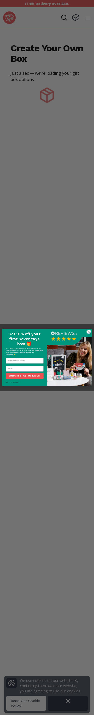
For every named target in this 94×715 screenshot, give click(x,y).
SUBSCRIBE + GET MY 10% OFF (24, 376)
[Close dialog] (89, 332)
